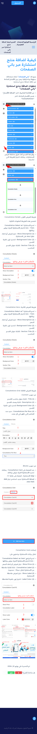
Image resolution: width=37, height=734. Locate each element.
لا (18, 673)
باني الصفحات (23, 77)
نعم (11, 673)
